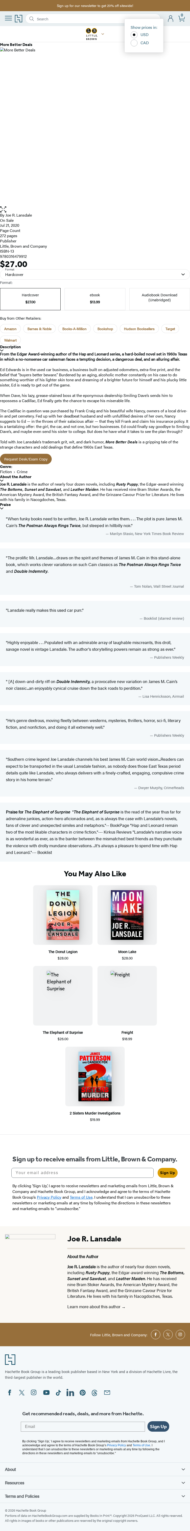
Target (170, 328)
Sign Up (167, 1172)
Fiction (6, 471)
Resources (14, 1483)
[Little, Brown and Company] (102, 34)
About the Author (15, 476)
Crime (22, 471)
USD (145, 34)
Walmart (10, 340)
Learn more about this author (94, 1306)
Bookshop (105, 328)
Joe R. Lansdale (18, 215)
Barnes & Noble (39, 328)
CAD (145, 42)
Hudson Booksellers (139, 328)
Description (10, 346)
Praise (5, 504)
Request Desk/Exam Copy (26, 458)
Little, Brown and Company (23, 246)
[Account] (170, 18)
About (10, 1469)
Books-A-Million (74, 328)
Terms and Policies (22, 1496)
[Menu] (8, 18)
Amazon (10, 328)
